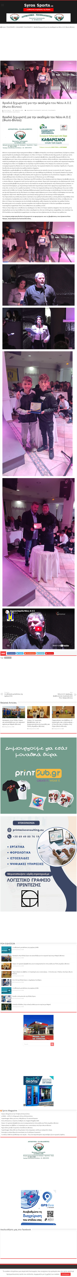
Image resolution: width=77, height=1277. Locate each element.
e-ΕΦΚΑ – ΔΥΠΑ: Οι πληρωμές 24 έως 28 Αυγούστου (17, 1116)
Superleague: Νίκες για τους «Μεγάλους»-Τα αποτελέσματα (19, 1118)
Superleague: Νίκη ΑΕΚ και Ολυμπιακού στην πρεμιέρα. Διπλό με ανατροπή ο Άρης (26, 1130)
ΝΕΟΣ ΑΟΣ (44, 110)
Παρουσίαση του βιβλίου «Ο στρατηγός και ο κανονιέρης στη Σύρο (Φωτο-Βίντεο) (26, 1125)
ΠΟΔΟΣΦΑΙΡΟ (11, 27)
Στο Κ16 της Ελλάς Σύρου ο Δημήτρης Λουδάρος (26, 980)
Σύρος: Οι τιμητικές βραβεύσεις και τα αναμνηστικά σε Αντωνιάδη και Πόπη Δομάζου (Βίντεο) (38, 723)
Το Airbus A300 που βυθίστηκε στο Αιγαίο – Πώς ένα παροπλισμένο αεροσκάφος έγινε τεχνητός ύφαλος (33, 1134)
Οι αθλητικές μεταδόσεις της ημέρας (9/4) (13, 694)
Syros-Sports (7, 110)
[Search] (52, 1044)
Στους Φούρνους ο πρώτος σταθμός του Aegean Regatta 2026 (20, 1121)
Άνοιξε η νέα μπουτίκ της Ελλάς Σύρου (24, 996)
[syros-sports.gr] (38, 6)
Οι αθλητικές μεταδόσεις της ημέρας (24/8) (25, 947)
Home (4, 27)
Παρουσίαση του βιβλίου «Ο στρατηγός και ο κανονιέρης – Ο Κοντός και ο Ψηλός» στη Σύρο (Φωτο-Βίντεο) (63, 723)
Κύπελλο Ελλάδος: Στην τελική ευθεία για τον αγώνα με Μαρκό (31, 1004)
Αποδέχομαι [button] (65, 1274)
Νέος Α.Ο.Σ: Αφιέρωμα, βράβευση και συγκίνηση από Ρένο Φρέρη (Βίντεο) (63, 695)
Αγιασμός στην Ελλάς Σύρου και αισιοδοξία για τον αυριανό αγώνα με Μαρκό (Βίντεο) (13, 722)
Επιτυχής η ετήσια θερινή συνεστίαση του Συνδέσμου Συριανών (21, 1132)
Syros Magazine (9, 1110)
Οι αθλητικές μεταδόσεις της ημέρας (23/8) (25, 988)
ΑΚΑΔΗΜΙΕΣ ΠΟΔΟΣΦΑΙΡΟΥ (24, 27)
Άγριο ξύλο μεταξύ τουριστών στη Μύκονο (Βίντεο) (16, 1128)
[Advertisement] (38, 45)
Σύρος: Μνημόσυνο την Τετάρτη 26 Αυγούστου (15, 1114)
